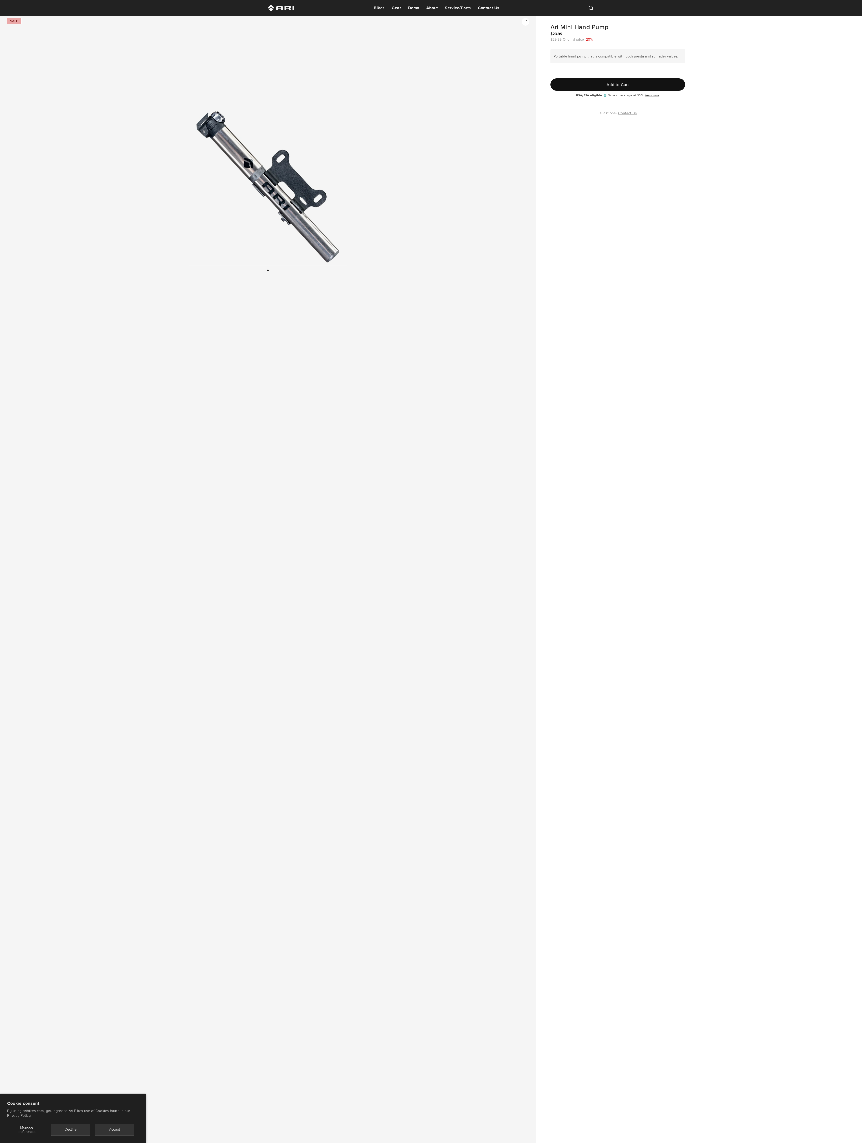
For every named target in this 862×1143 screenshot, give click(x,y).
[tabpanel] (268, 186)
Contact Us (488, 7)
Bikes (379, 7)
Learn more (652, 95)
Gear (396, 7)
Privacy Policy (19, 1115)
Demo (413, 7)
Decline (71, 1129)
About (432, 7)
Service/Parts (458, 7)
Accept (114, 1129)
